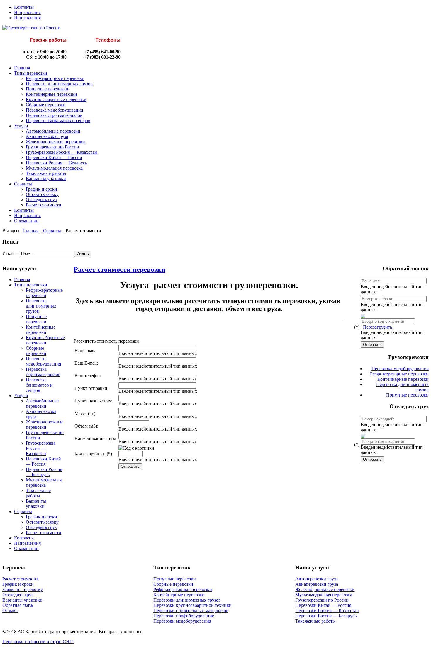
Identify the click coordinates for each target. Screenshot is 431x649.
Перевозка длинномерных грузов (59, 83)
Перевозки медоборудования (182, 621)
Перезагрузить (377, 326)
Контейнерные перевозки (51, 94)
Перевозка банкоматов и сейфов (58, 120)
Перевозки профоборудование (183, 615)
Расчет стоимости (43, 204)
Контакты (24, 7)
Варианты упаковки (46, 178)
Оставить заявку (42, 194)
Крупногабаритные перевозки (56, 99)
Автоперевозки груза (316, 578)
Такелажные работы (46, 173)
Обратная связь (17, 605)
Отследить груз (41, 199)
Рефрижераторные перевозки (55, 78)
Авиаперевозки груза (316, 584)
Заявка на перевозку (22, 589)
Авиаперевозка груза (47, 136)
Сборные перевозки (46, 104)
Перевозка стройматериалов (54, 115)
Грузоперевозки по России (52, 146)
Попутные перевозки (47, 88)
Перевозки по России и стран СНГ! (38, 641)
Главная (22, 67)
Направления (27, 12)
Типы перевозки (30, 73)
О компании (26, 220)
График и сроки (41, 189)
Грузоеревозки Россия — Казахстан (61, 152)
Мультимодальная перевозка (54, 167)
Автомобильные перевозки (53, 131)
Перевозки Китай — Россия (54, 157)
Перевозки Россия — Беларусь (56, 162)
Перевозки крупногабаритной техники (192, 605)
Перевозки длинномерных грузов (187, 599)
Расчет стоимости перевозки (119, 269)
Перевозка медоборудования (54, 109)
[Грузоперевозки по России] (31, 27)
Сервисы (23, 183)
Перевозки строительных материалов (190, 610)
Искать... (11, 253)
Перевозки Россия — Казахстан (327, 610)
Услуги (21, 125)
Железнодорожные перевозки (55, 141)
